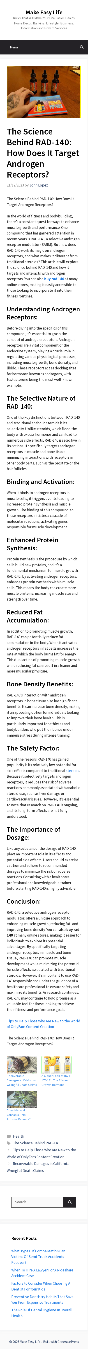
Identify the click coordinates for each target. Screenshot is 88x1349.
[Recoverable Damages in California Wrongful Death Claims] (22, 1065)
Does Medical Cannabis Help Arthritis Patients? (19, 1114)
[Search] (69, 1202)
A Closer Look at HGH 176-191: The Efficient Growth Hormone (56, 1080)
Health (18, 1136)
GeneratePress (68, 1342)
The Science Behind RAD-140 (36, 1143)
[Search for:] (37, 1202)
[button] (82, 47)
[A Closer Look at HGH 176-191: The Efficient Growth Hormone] (57, 1065)
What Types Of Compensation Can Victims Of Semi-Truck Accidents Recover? (38, 1257)
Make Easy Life (44, 12)
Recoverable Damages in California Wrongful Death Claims (22, 1080)
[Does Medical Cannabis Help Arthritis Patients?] (22, 1099)
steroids (72, 770)
